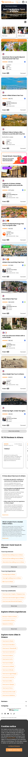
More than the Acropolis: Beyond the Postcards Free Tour (13, 58)
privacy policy (11, 738)
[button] (8, 32)
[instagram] (2, 714)
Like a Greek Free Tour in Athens (13, 374)
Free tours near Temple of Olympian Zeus (13, 594)
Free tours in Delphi (7, 663)
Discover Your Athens (12, 269)
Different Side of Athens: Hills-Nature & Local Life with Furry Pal (13, 133)
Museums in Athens (7, 624)
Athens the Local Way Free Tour (13, 262)
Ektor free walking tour (12, 194)
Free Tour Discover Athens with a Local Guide (13, 336)
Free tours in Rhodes (8, 670)
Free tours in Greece (11, 6)
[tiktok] (14, 714)
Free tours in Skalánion (8, 695)
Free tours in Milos (7, 681)
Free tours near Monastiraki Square (12, 601)
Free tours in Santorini (8, 652)
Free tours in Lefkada (8, 666)
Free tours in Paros (7, 688)
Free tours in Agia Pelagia (9, 673)
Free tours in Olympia (8, 684)
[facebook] (5, 714)
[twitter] (11, 714)
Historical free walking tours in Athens (12, 558)
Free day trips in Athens (8, 574)
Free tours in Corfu (7, 659)
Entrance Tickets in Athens (9, 616)
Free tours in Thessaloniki (9, 648)
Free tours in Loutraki (8, 677)
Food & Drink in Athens (8, 620)
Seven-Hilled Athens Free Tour (12, 95)
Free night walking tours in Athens (11, 578)
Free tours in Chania (7, 641)
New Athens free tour (12, 306)
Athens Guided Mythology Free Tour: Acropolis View (13, 224)
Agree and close (14, 750)
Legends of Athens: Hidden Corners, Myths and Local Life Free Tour (12, 185)
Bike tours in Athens (7, 581)
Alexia (8, 66)
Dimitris (8, 381)
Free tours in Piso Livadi (8, 691)
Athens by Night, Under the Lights (13, 411)
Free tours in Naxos (7, 655)
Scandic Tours (10, 232)
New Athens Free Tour (9, 299)
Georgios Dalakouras (12, 103)
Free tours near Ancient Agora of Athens (13, 597)
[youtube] (8, 714)
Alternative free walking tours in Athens (13, 562)
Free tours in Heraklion (8, 644)
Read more (5, 515)
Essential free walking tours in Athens (12, 555)
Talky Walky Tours (11, 344)
